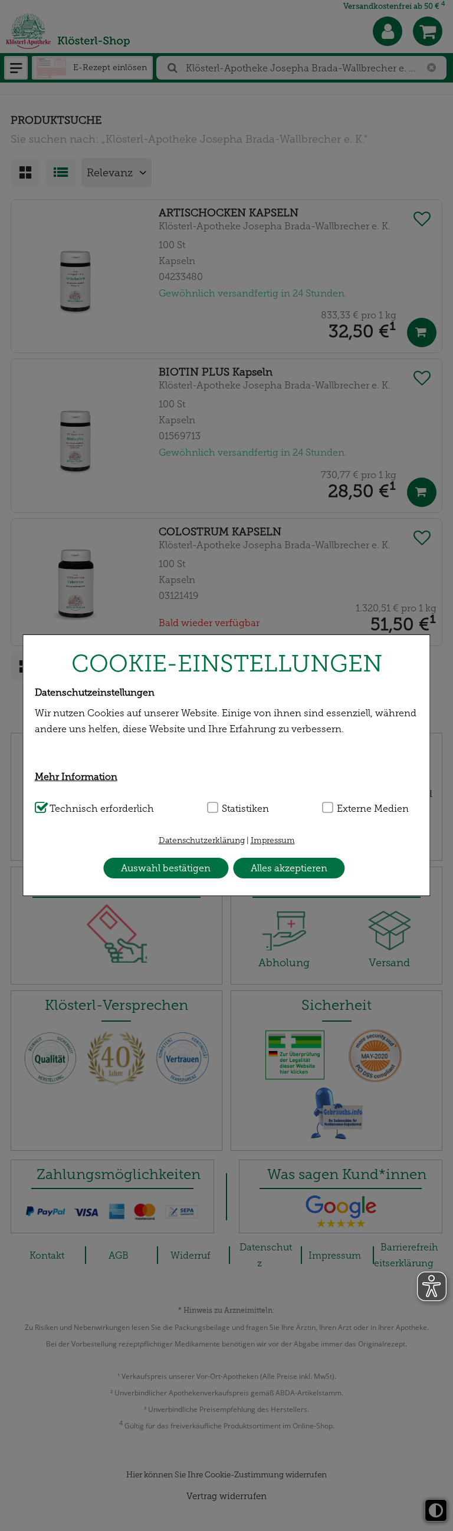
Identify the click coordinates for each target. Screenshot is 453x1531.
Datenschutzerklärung (202, 840)
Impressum (273, 840)
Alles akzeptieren (289, 868)
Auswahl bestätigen (166, 868)
